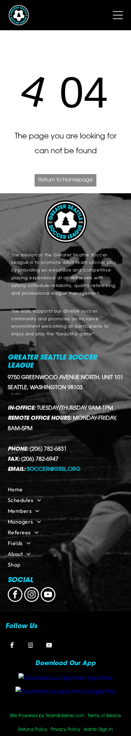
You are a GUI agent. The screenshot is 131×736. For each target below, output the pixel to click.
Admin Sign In (98, 730)
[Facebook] (12, 645)
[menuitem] (65, 489)
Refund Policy (32, 730)
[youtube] (48, 595)
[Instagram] (30, 645)
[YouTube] (49, 645)
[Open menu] (118, 15)
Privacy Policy (65, 730)
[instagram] (31, 595)
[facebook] (15, 595)
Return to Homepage (65, 180)
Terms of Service (104, 716)
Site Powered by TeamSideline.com (47, 716)
